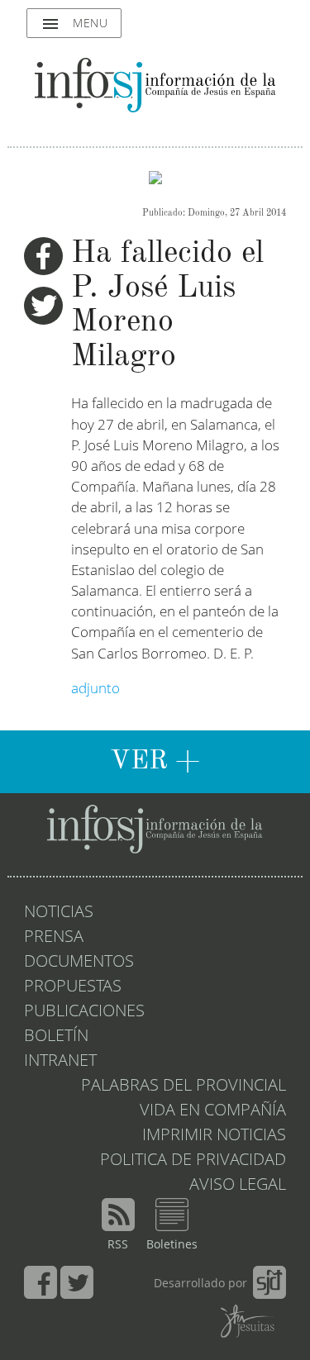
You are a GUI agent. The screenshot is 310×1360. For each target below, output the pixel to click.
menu (74, 24)
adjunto (95, 689)
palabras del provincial (183, 1086)
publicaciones (84, 1012)
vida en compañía (213, 1111)
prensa (53, 938)
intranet (60, 1061)
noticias (58, 913)
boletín (56, 1037)
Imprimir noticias (214, 1136)
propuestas (73, 987)
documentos (79, 962)
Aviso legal (237, 1185)
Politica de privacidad (193, 1161)
